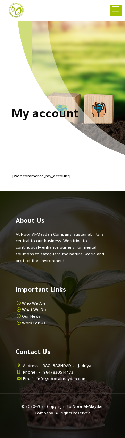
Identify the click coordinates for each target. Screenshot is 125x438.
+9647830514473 (57, 373)
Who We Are (34, 304)
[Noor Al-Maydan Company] (15, 10)
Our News (31, 317)
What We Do (34, 310)
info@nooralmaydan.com (62, 379)
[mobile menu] (116, 10)
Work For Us (33, 324)
